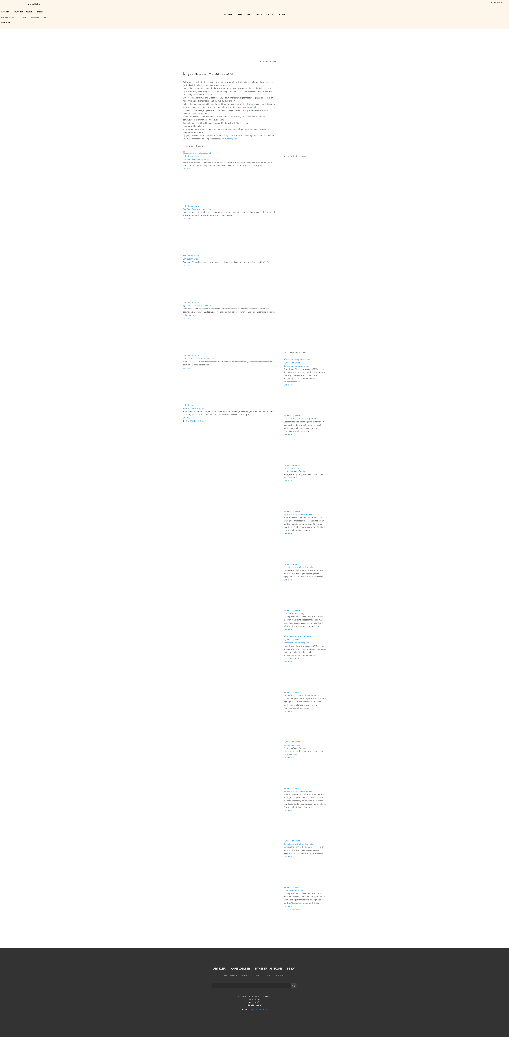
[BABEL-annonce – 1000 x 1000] (305, 101)
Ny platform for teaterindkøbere (197, 305)
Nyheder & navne (23, 12)
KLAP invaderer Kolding (193, 408)
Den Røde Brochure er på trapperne (199, 209)
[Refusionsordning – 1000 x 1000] (305, 149)
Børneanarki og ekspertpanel (196, 159)
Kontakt (22, 18)
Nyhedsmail (5, 22)
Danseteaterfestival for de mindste (198, 358)
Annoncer (35, 18)
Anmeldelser (34, 4)
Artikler (5, 12)
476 (191, 421)
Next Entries (198, 421)
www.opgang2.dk (229, 138)
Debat (40, 12)
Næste (297, 909)
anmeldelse (255, 107)
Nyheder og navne (265, 15)
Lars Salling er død (191, 259)
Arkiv (46, 18)
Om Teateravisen (7, 18)
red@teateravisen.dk (257, 1009)
